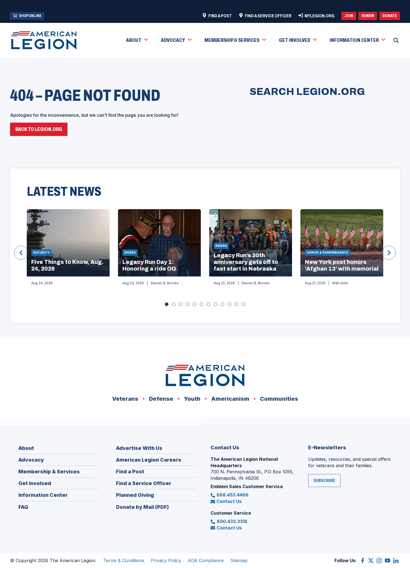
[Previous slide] (21, 253)
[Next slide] (389, 253)
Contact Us (229, 501)
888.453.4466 (232, 495)
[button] (136, 40)
